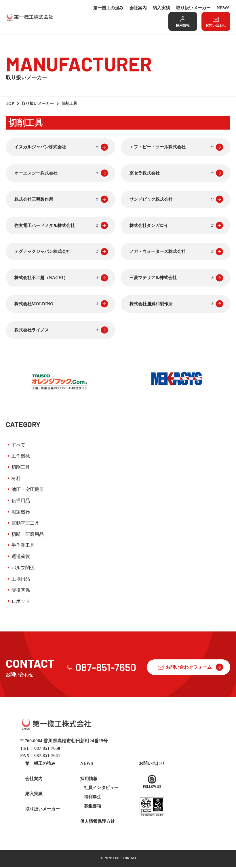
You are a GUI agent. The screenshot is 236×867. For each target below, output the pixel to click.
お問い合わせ (215, 25)
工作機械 (21, 456)
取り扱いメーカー (193, 7)
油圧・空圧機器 (28, 489)
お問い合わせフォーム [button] (189, 667)
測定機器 (21, 511)
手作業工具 (23, 545)
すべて (18, 444)
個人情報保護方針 (97, 821)
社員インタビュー (101, 787)
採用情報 (183, 25)
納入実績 (161, 7)
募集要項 (92, 806)
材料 (16, 478)
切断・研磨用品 (28, 534)
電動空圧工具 (25, 523)
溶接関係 (21, 589)
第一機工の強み (108, 7)
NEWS (223, 7)
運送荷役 (21, 556)
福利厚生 (92, 796)
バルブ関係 (23, 567)
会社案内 (138, 7)
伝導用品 (21, 500)
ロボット (21, 601)
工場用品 (21, 578)
